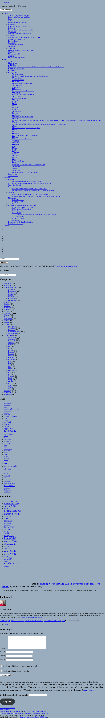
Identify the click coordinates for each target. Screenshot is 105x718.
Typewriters (8, 392)
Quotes (15, 145)
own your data (8, 449)
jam (7, 533)
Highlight (11, 357)
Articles (22, 82)
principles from (29, 711)
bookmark (13, 510)
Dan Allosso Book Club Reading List (20, 222)
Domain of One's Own (10, 416)
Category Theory (17, 202)
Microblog (13, 63)
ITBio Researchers (18, 211)
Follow (10, 356)
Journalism (7, 308)
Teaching (11, 192)
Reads (15, 149)
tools (6, 473)
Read (10, 378)
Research (7, 178)
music (5, 445)
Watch (10, 385)
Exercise (16, 108)
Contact (6, 226)
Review (6, 322)
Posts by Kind (12, 72)
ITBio (6, 436)
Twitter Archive (13, 176)
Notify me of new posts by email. (16, 671)
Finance (10, 295)
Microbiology (12, 333)
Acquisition (12, 337)
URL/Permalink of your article (14, 695)
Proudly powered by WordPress (10, 711)
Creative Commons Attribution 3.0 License (33, 717)
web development (9, 483)
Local (6, 311)
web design (7, 481)
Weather (11, 387)
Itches (39, 123)
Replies (15, 153)
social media (11, 466)
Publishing (11, 298)
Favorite (11, 354)
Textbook (11, 203)
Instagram (11, 359)
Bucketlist (11, 43)
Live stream (12, 370)
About (6, 13)
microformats (7, 441)
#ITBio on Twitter (18, 220)
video (6, 561)
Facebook (7, 422)
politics (6, 454)
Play (9, 374)
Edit (9, 348)
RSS (5, 464)
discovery (7, 414)
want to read (8, 479)
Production (11, 296)
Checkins (23, 93)
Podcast (6, 320)
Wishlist (16, 167)
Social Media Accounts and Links (19, 17)
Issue (9, 361)
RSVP (10, 383)
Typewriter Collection (15, 185)
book (6, 624)
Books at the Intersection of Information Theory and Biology (36, 214)
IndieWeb (11, 179)
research (6, 462)
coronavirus (7, 411)
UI (5, 477)
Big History (12, 326)
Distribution (12, 293)
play (6, 546)
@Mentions (20, 32)
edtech (6, 420)
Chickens (20, 97)
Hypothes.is (8, 429)
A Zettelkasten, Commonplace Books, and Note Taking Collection (29, 183)
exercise (7, 523)
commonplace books (11, 409)
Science (6, 324)
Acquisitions (30, 75)
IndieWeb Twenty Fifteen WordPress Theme (26, 181)
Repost (10, 381)
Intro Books (20, 216)
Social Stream (12, 174)
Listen (10, 368)
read (11, 551)
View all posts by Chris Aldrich (32, 617)
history (7, 426)
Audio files (17, 86)
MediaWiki (14, 53)
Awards (10, 289)
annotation (11, 503)
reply (10, 554)
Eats (14, 104)
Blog (5, 59)
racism (6, 460)
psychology (7, 458)
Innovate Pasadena (8, 434)
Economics (7, 284)
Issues (57, 119)
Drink (10, 344)
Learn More (88, 690)
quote (7, 548)
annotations (7, 403)
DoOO (5, 418)
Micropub (7, 443)
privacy (6, 456)
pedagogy (7, 450)
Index (10, 19)
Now (17, 21)
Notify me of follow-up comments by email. (20, 666)
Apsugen (11, 56)
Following (19, 25)
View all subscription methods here (65, 266)
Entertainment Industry (11, 287)
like (9, 535)
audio (7, 508)
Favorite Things (13, 41)
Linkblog (36, 66)
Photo (10, 372)
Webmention (9, 485)
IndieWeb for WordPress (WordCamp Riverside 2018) (29, 189)
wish (6, 566)
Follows (22, 116)
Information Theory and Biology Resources (22, 205)
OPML (55, 621)
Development (12, 291)
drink (8, 518)
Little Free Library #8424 (16, 57)
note (10, 541)
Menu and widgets (6, 9)
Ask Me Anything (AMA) (16, 39)
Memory (7, 315)
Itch (9, 363)
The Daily (8, 469)
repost (8, 556)
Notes (22, 138)
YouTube (7, 490)
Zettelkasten (8, 492)
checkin (12, 513)
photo (10, 544)
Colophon (11, 46)
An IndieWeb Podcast (16, 69)
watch (11, 563)
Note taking (8, 319)
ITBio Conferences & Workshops (23, 207)
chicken (7, 516)
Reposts (16, 156)
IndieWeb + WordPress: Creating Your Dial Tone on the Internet (33, 190)
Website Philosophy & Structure (18, 15)
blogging (7, 405)
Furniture (7, 304)
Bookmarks (23, 90)
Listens (25, 134)
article (10, 506)
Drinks (15, 101)
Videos (28, 164)
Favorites (16, 112)
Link (1, 621)
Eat (9, 346)
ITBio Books (16, 213)
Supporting (25, 36)
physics (6, 452)
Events (10, 350)
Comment (4, 648)
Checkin (11, 343)
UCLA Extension (18, 200)
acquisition (11, 501)
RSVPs (18, 160)
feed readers (8, 424)
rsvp (8, 559)
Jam (9, 365)
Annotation (11, 339)
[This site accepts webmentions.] (18, 713)
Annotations (18, 79)
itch (6, 531)
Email (2, 656)
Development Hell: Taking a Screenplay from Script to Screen (32, 194)
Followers (20, 29)
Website (2, 659)
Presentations (12, 187)
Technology (8, 391)
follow (9, 527)
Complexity (12, 328)
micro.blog (7, 439)
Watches (25, 171)
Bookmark (11, 341)
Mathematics (12, 198)
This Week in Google (9, 471)
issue (7, 529)
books (5, 407)
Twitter (7, 475)
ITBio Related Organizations (21, 209)
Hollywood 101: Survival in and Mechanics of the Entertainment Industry (36, 196)
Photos (16, 141)
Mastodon (7, 438)
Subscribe (11, 61)
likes (14, 130)
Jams (26, 127)
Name (2, 652)
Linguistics (7, 309)
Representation (13, 300)
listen (10, 538)
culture (6, 413)
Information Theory (14, 332)
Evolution (11, 330)
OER (5, 447)
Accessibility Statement (15, 45)
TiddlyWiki (21, 49)
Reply (10, 380)
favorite (7, 525)
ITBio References (18, 218)
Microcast (12, 70)
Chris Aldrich (4, 2)
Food (5, 302)
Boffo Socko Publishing (16, 224)
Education (7, 285)
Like (9, 367)
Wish (9, 389)
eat (8, 521)
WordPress (7, 394)
